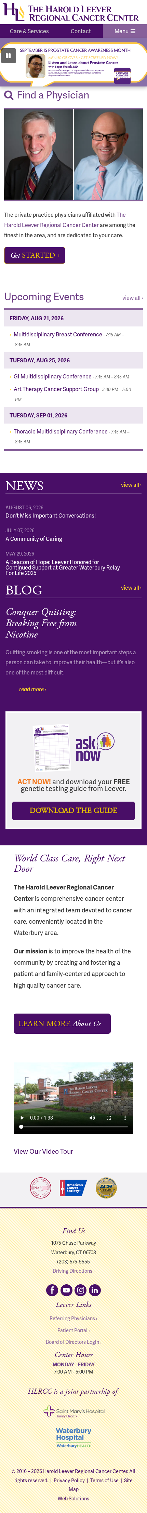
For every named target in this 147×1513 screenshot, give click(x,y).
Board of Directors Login (72, 1341)
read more (31, 689)
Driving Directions (72, 1270)
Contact (81, 31)
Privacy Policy (69, 1480)
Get (32, 255)
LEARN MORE (59, 1024)
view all (131, 298)
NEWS (24, 486)
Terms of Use (104, 1480)
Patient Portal (72, 1330)
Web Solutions (73, 1498)
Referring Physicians (72, 1318)
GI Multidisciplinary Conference (71, 376)
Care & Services (29, 31)
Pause (8, 55)
